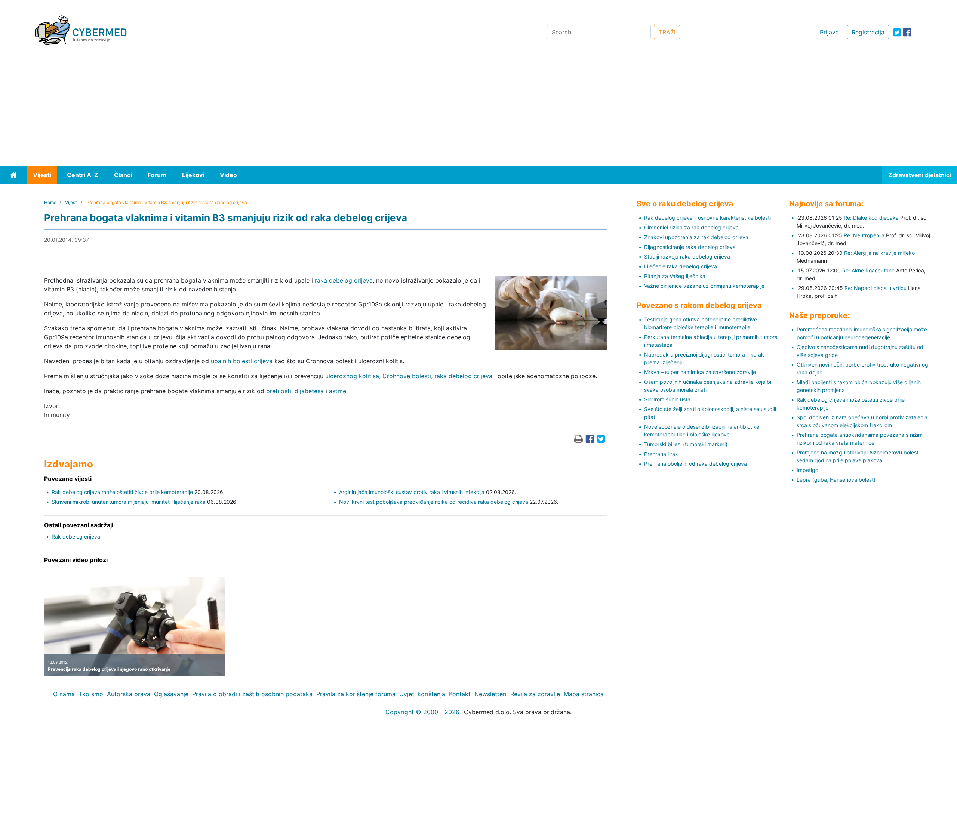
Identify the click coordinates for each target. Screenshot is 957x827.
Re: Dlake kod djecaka (871, 218)
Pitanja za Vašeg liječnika (674, 276)
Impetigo (807, 470)
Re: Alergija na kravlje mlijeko (879, 253)
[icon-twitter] (897, 32)
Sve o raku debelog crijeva (685, 203)
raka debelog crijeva (344, 280)
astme (337, 391)
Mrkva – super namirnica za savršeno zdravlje (700, 372)
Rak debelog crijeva (76, 536)
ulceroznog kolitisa (352, 376)
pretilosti (278, 391)
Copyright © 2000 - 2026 (422, 712)
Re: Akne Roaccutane (868, 270)
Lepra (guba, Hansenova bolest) (836, 479)
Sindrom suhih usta (667, 399)
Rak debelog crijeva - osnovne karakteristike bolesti (707, 218)
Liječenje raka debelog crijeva (680, 266)
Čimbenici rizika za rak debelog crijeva (691, 227)
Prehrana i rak (661, 454)
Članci (123, 175)
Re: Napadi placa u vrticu (875, 288)
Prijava (829, 32)
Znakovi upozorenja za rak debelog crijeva (696, 237)
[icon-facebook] (907, 32)
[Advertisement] (478, 109)
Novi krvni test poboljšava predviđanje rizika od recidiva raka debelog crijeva (433, 502)
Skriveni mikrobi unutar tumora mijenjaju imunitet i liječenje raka (129, 502)
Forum (157, 175)
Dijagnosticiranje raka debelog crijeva (690, 247)
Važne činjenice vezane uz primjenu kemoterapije (704, 286)
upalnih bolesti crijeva (242, 361)
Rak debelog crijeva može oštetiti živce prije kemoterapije (122, 492)
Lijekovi (193, 175)
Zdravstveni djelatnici (919, 175)
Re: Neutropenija (864, 235)
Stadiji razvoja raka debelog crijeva (687, 256)
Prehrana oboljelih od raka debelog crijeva (695, 463)
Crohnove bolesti (406, 376)
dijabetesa (309, 391)
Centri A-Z (82, 175)
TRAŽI (667, 32)
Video (228, 175)
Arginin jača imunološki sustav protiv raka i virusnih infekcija (411, 492)
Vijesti (42, 175)
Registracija (868, 32)
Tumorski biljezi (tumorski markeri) (685, 444)
